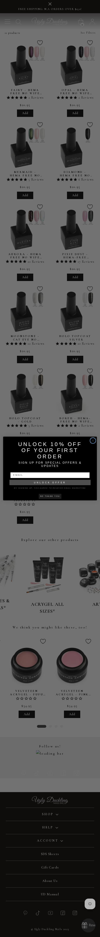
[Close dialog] (93, 441)
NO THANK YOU (50, 496)
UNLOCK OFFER (50, 482)
